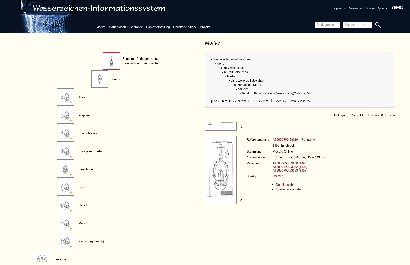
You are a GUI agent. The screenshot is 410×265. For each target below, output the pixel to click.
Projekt (205, 27)
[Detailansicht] (221, 129)
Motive (101, 27)
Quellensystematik (289, 189)
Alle (374, 115)
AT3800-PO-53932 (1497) (290, 167)
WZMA (279, 176)
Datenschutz (356, 8)
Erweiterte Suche (185, 27)
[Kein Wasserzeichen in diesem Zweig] (309, 101)
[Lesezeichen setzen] (240, 129)
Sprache (382, 8)
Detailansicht (285, 184)
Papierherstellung (158, 27)
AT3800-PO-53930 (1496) (290, 163)
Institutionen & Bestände (126, 27)
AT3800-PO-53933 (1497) (290, 170)
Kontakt (370, 8)
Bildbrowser (388, 115)
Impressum (339, 8)
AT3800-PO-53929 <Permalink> (295, 139)
